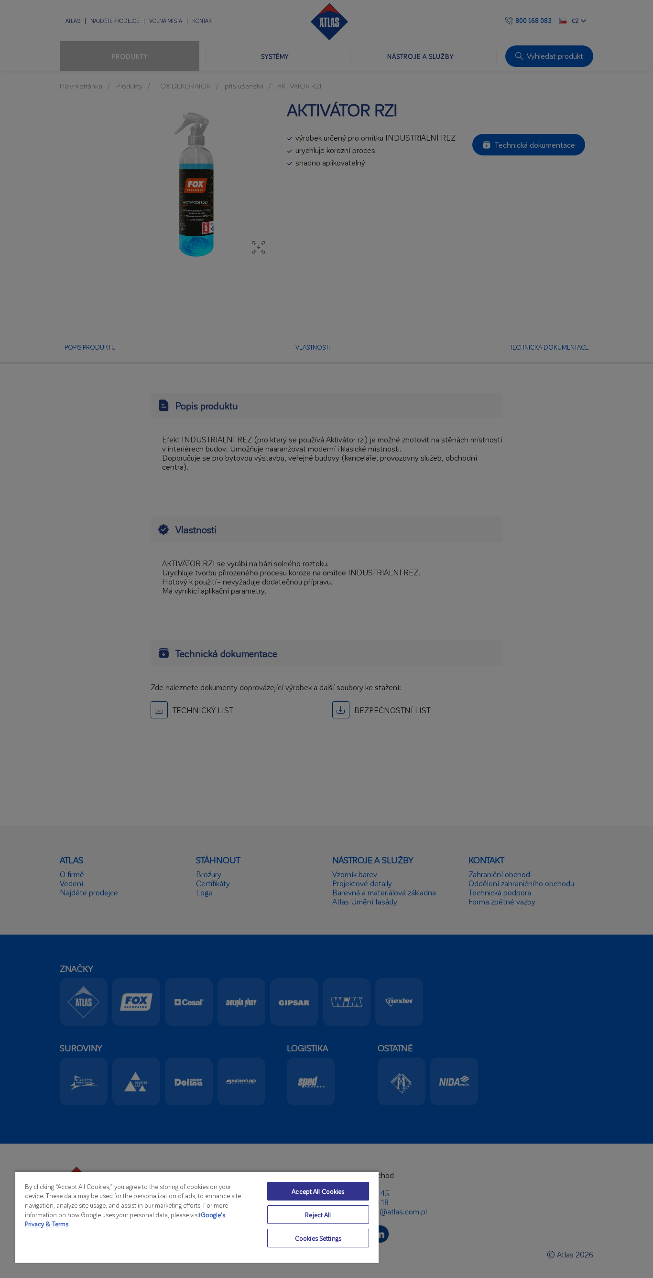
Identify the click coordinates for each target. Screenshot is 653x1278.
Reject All (318, 1214)
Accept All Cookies (318, 1191)
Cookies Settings (318, 1238)
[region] (197, 1217)
